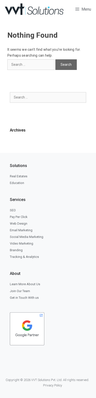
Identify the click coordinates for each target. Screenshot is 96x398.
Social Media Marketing (26, 237)
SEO (13, 210)
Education (17, 183)
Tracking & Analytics (24, 257)
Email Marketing (21, 230)
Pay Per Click (19, 217)
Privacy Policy (52, 385)
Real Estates (18, 176)
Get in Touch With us (24, 297)
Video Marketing (21, 243)
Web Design (18, 223)
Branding (16, 250)
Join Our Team (20, 291)
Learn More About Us (25, 284)
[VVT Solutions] (34, 9)
